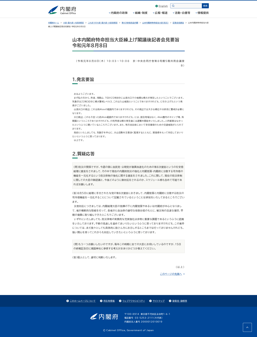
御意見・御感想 (179, 301)
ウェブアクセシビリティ (133, 301)
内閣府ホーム (53, 23)
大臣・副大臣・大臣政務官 (73, 23)
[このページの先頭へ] (247, 327)
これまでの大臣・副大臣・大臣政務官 (103, 23)
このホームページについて (83, 301)
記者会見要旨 (178, 23)
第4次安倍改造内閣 (130, 23)
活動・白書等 (182, 12)
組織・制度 (141, 12)
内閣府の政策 (119, 12)
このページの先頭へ (171, 274)
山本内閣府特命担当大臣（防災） (155, 23)
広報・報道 (161, 12)
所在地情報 (109, 301)
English (163, 6)
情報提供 (203, 12)
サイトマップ (159, 301)
